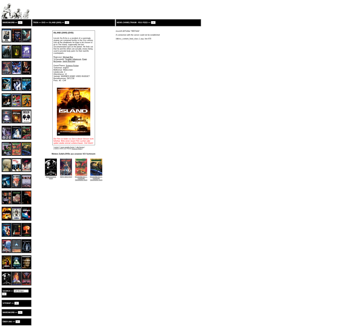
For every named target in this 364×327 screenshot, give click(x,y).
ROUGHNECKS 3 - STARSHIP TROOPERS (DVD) (96, 178)
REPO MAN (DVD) (66, 177)
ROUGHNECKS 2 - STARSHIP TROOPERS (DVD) (81, 178)
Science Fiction (77, 149)
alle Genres (80, 147)
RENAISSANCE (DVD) (51, 177)
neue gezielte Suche (67, 147)
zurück (56, 147)
